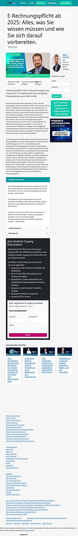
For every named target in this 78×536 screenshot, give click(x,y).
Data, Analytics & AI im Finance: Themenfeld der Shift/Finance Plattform (30, 501)
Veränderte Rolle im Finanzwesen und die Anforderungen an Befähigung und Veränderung (30, 367)
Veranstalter (10, 488)
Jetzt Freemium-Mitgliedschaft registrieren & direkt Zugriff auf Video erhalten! (61, 108)
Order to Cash (10, 418)
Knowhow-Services (12, 468)
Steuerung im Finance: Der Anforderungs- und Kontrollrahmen (27, 510)
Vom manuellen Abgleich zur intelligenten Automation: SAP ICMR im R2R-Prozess (47, 365)
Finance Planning (11, 423)
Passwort (55, 87)
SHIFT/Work (25, 523)
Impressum (23, 520)
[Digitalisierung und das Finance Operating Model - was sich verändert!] (64, 351)
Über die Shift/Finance (13, 476)
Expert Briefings (11, 454)
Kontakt (8, 492)
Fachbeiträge (10, 461)
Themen (23, 3)
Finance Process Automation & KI (17, 434)
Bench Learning (11, 456)
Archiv (8, 463)
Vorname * (12, 317)
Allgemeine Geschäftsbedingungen (39, 518)
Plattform (40, 3)
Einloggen (52, 3)
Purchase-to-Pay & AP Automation (17, 439)
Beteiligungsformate (13, 490)
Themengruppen (11, 447)
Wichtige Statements (16, 180)
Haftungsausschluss (12, 520)
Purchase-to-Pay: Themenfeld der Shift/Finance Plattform (25, 507)
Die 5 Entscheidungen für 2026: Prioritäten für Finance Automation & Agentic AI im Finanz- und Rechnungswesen (13, 370)
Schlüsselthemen (15, 228)
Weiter (27, 335)
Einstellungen (5, 534)
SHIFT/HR (17, 523)
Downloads (9, 449)
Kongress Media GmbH (13, 518)
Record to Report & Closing (15, 425)
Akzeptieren (24, 534)
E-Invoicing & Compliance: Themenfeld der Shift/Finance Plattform (28, 503)
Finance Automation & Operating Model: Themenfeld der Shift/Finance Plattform (33, 505)
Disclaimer (54, 518)
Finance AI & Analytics (13, 420)
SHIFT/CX (9, 523)
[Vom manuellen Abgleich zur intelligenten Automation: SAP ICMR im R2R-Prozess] (47, 351)
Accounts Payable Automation (16, 436)
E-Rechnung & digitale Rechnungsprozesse (20, 441)
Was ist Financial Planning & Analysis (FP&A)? (21, 512)
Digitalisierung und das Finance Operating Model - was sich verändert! (64, 365)
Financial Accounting (13, 416)
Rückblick (9, 474)
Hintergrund (13, 233)
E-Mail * (11, 325)
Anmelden (65, 3)
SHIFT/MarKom (36, 523)
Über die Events (11, 478)
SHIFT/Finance (47, 523)
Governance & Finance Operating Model (19, 430)
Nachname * (33, 317)
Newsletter (10, 465)
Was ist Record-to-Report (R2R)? (16, 514)
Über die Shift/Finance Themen (16, 485)
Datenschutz (62, 518)
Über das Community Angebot (16, 483)
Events (31, 3)
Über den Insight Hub (13, 481)
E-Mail (54, 81)
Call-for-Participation (13, 494)
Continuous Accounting (13, 427)
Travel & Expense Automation (16, 432)
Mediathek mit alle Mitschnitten (17, 459)
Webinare (9, 452)
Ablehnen (15, 534)
